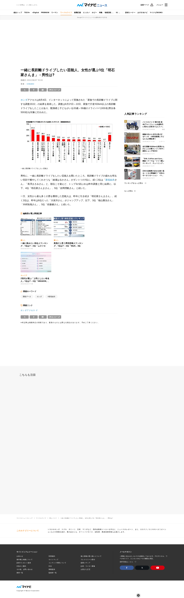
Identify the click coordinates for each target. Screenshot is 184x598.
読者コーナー (130, 12)
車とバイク (53, 518)
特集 (101, 12)
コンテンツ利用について (57, 563)
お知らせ (20, 556)
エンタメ (86, 12)
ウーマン (54, 12)
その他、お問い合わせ (25, 569)
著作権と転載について (25, 559)
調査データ (27, 297)
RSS (50, 566)
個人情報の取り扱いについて (91, 556)
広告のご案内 (21, 566)
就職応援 (77, 12)
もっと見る (128, 191)
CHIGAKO (30, 84)
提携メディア (85, 563)
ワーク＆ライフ (66, 12)
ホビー (94, 12)
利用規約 (52, 556)
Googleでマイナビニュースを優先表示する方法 (92, 17)
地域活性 (108, 12)
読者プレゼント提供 (24, 563)
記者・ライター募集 (88, 566)
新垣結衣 (110, 179)
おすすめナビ (143, 12)
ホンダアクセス (28, 310)
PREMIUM (45, 12)
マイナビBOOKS (156, 12)
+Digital (35, 12)
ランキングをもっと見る (133, 183)
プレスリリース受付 (88, 559)
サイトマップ (53, 559)
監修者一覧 (53, 573)
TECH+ (27, 12)
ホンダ (24, 100)
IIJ (117, 12)
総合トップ (18, 12)
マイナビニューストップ (25, 518)
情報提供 (52, 569)
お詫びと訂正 (85, 569)
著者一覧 (20, 573)
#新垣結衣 (51, 297)
